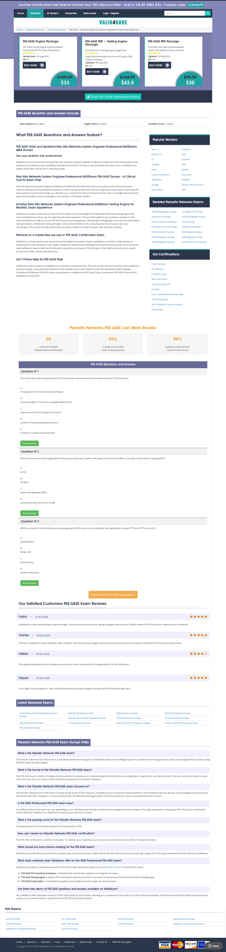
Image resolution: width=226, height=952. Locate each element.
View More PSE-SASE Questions (113, 595)
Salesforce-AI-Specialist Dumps (21, 928)
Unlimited (35, 13)
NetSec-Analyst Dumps (163, 231)
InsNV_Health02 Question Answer (181, 722)
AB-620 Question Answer (32, 722)
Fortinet (186, 159)
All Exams (45, 941)
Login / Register (111, 13)
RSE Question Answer (30, 727)
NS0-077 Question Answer (80, 713)
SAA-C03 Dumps (125, 918)
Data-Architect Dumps (184, 918)
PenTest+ (156, 289)
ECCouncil (156, 154)
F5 (153, 159)
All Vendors (52, 13)
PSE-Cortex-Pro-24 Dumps (164, 221)
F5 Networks (158, 268)
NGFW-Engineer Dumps (163, 241)
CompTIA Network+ (161, 284)
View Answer (30, 443)
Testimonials (89, 13)
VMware (186, 179)
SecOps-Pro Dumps (161, 216)
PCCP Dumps (188, 221)
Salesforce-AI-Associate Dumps (188, 923)
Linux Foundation (160, 174)
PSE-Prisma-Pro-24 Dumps (164, 226)
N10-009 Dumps (125, 923)
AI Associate (157, 309)
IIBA (184, 164)
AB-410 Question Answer (177, 717)
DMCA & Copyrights (121, 941)
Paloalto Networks (35, 29)
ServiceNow (157, 189)
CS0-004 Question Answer (128, 717)
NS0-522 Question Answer (177, 713)
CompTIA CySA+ (159, 274)
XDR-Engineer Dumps (192, 237)
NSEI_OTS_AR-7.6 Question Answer (133, 722)
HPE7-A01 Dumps (70, 923)
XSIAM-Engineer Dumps (163, 237)
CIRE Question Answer (127, 713)
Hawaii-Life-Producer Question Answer (87, 717)
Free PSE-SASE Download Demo (114, 97)
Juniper (185, 169)
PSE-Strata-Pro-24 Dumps (194, 241)
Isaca (154, 169)
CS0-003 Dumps (13, 923)
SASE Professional (56, 29)
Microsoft (186, 174)
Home (20, 13)
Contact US (101, 941)
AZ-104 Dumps (69, 918)
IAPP (184, 189)
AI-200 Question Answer (79, 722)
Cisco (154, 149)
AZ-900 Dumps (13, 918)
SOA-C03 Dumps (70, 928)
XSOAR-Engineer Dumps (193, 216)
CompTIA (186, 149)
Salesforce (156, 179)
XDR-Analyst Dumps (192, 231)
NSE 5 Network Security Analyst (167, 304)
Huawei (155, 164)
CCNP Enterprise (160, 299)
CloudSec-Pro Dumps (192, 211)
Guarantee (71, 13)
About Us (31, 941)
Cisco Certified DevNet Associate (167, 294)
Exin (184, 154)
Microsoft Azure (159, 279)
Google (155, 184)
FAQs (57, 941)
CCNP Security (159, 263)
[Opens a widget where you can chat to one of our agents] (213, 946)
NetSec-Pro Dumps (191, 226)
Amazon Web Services (192, 184)
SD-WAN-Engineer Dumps (164, 211)
